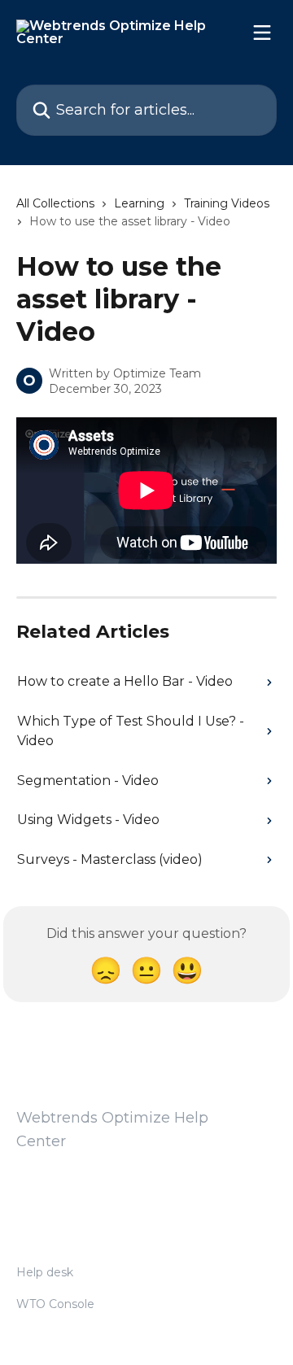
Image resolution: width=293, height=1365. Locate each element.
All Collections (55, 203)
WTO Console (55, 1304)
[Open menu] (262, 32)
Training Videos (226, 203)
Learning (139, 203)
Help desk (44, 1272)
